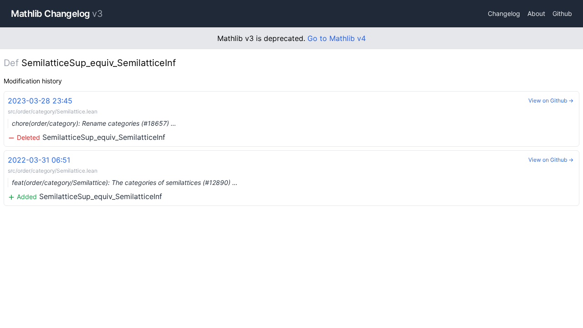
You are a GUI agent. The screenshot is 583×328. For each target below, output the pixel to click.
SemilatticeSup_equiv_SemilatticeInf (92, 119)
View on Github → (550, 100)
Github (562, 13)
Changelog (504, 13)
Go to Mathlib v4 (336, 38)
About (536, 13)
